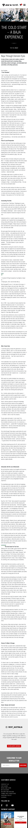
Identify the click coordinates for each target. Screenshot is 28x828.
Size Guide (4, 786)
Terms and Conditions (8, 793)
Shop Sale (20, 822)
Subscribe (23, 765)
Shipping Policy (6, 795)
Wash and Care (6, 788)
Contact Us (5, 784)
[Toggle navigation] (24, 5)
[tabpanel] (3, 273)
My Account (5, 790)
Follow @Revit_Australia (14, 746)
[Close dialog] (26, 812)
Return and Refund (7, 791)
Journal (4, 797)
